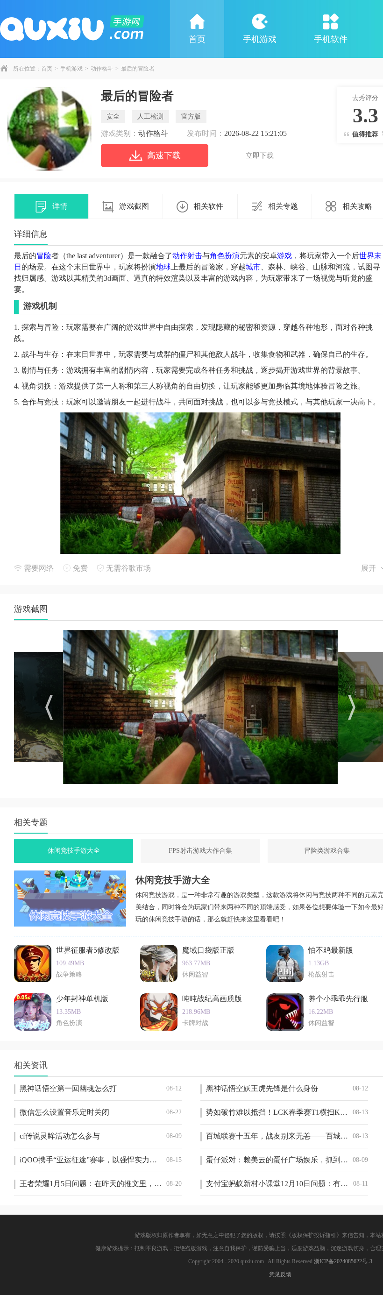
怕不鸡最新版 (330, 950)
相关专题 (283, 206)
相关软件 (208, 206)
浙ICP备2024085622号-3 (343, 1261)
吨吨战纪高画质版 (212, 999)
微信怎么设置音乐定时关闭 (101, 1112)
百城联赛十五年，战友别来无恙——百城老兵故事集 (287, 1136)
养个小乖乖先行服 (338, 999)
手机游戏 (260, 39)
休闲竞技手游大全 (74, 850)
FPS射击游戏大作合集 (200, 850)
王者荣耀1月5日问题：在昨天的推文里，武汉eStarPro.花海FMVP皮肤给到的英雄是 (101, 1184)
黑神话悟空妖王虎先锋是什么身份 (287, 1088)
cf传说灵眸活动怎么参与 (101, 1136)
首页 (197, 39)
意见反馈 (280, 1274)
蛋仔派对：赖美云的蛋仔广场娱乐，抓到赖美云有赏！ (287, 1160)
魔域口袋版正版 (208, 950)
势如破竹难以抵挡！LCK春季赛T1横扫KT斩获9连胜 (287, 1112)
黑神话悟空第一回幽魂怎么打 (101, 1088)
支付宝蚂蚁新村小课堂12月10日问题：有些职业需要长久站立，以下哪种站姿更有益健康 (287, 1184)
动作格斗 (102, 68)
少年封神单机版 (82, 999)
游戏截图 (134, 206)
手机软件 (331, 39)
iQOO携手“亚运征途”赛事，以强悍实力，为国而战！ (101, 1160)
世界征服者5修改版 (88, 950)
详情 (59, 206)
